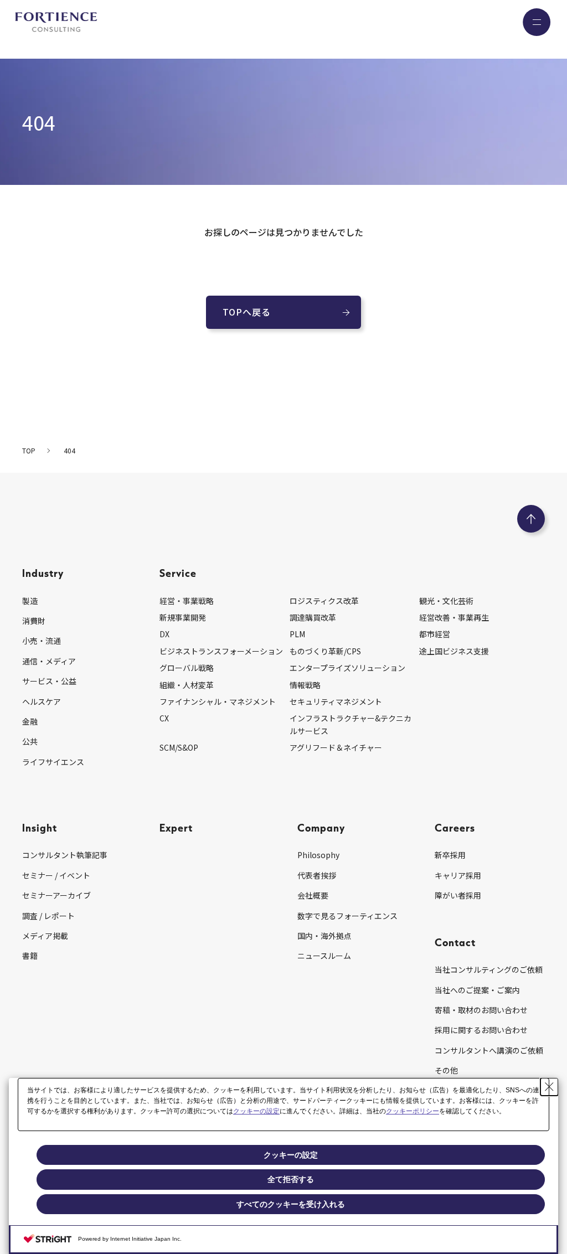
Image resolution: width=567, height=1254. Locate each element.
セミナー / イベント (56, 875)
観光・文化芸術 (446, 600)
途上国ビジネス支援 (454, 651)
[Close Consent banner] (549, 1087)
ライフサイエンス (53, 761)
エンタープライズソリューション (347, 667)
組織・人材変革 (186, 684)
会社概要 (312, 895)
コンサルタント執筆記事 (64, 854)
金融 (30, 721)
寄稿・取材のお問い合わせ (481, 1009)
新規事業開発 (182, 617)
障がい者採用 (458, 895)
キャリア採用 (458, 875)
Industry (43, 572)
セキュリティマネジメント (336, 701)
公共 (30, 741)
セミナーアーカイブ (56, 895)
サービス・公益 (49, 681)
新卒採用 (450, 854)
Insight (39, 827)
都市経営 (434, 633)
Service (178, 572)
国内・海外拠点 (324, 935)
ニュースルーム (324, 955)
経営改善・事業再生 (454, 617)
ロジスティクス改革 (324, 600)
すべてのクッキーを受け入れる (290, 1204)
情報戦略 (305, 684)
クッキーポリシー (412, 1111)
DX (164, 633)
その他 (446, 1070)
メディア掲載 (45, 935)
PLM (297, 633)
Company (321, 827)
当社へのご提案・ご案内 (477, 989)
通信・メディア (49, 661)
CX (164, 718)
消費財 (33, 620)
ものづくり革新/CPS (325, 651)
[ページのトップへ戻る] (531, 519)
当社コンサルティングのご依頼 (489, 969)
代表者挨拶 (316, 875)
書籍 (30, 955)
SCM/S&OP (178, 747)
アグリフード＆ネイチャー (336, 747)
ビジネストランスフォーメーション (221, 651)
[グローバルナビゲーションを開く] (536, 22)
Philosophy (318, 854)
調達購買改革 (313, 617)
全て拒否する (290, 1179)
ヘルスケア (41, 701)
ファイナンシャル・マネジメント (217, 701)
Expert (176, 827)
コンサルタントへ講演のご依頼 (489, 1050)
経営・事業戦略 (186, 600)
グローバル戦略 (186, 667)
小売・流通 (41, 640)
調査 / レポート (48, 915)
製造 (30, 600)
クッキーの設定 (256, 1111)
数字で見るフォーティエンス (347, 915)
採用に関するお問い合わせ (481, 1029)
